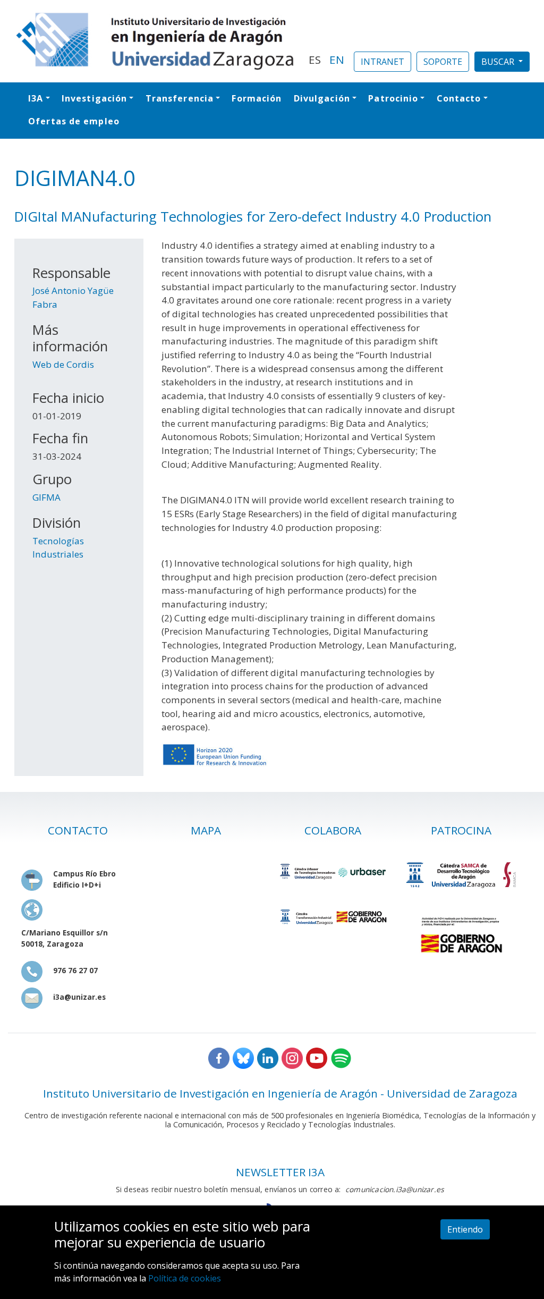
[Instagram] (292, 1057)
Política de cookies (184, 1278)
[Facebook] (219, 1057)
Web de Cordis (63, 364)
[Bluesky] (243, 1057)
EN (336, 59)
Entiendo (465, 1229)
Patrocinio (393, 98)
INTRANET (382, 62)
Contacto (459, 98)
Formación (257, 98)
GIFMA (46, 497)
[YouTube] (316, 1057)
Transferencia (180, 98)
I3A (35, 98)
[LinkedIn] (267, 1057)
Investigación (94, 98)
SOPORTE (442, 62)
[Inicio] (155, 41)
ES (315, 59)
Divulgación (322, 98)
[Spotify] (341, 1057)
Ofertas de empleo (74, 121)
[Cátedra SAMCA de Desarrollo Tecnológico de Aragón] (461, 875)
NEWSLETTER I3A (280, 1172)
